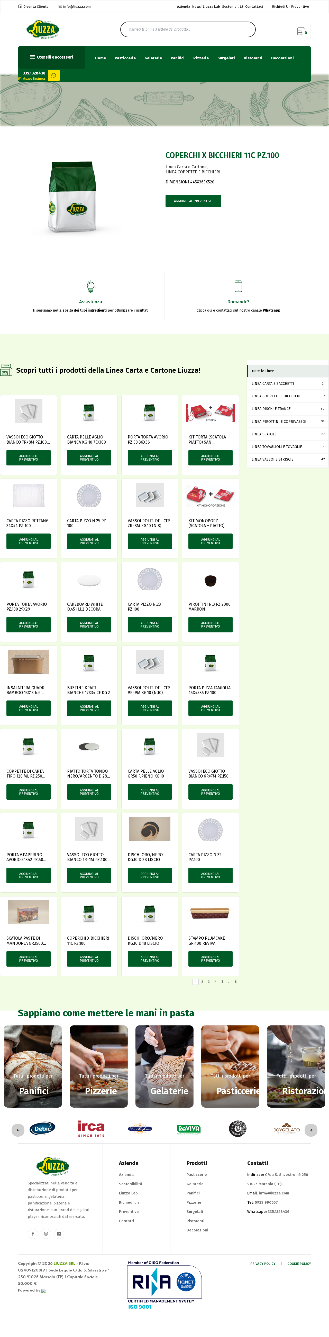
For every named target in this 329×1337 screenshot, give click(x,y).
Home (100, 58)
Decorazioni (282, 58)
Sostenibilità (232, 6)
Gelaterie (153, 58)
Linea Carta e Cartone (186, 166)
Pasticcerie (125, 58)
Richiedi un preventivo (290, 6)
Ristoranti (253, 58)
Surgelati (226, 58)
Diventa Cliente (36, 6)
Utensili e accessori (54, 57)
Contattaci (254, 6)
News (196, 6)
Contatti (126, 1221)
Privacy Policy (263, 1264)
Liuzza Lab (211, 6)
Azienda (183, 6)
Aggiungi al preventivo (193, 201)
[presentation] (18, 1130)
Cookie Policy (299, 1264)
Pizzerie (201, 58)
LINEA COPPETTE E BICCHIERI (193, 172)
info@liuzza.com (77, 6)
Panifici (178, 58)
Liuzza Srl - (66, 1264)
